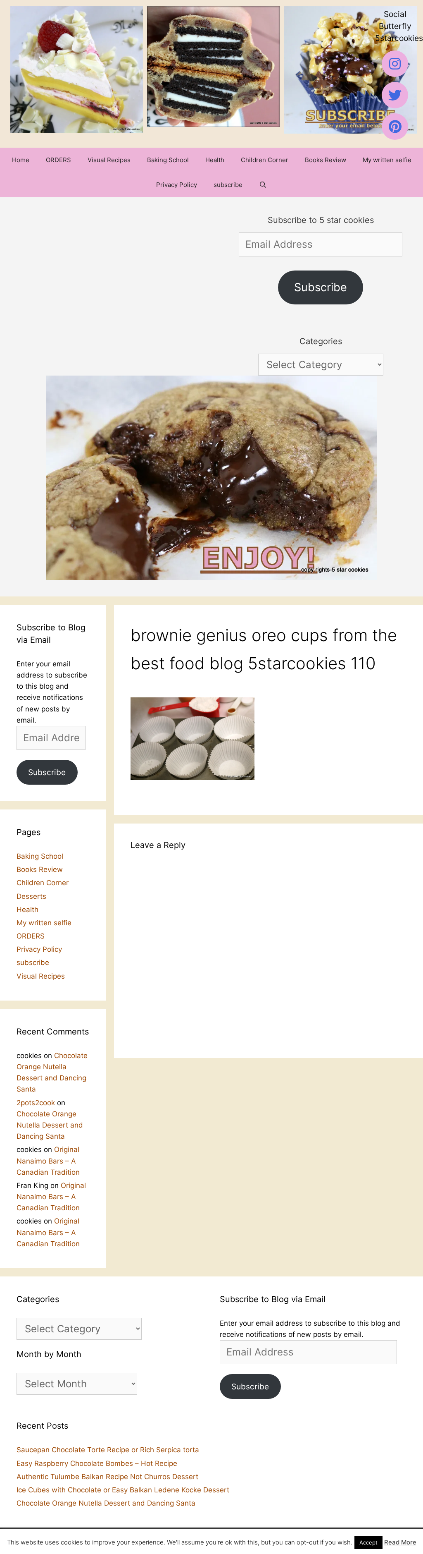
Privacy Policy (176, 185)
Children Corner (264, 160)
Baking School (168, 160)
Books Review (325, 160)
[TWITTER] (395, 95)
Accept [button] (368, 1542)
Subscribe (320, 287)
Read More (400, 1542)
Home (20, 160)
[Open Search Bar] (263, 184)
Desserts (31, 896)
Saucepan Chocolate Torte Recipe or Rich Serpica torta (108, 1450)
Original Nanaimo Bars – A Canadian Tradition (48, 1160)
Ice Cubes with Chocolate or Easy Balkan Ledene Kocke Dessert (123, 1490)
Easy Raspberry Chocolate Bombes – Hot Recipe (97, 1463)
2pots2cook (36, 1103)
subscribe (228, 185)
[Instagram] (395, 63)
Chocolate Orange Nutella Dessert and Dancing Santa (50, 1125)
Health (214, 160)
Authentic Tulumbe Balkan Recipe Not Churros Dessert (107, 1477)
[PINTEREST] (395, 126)
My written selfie (387, 160)
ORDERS (58, 160)
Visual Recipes (109, 160)
